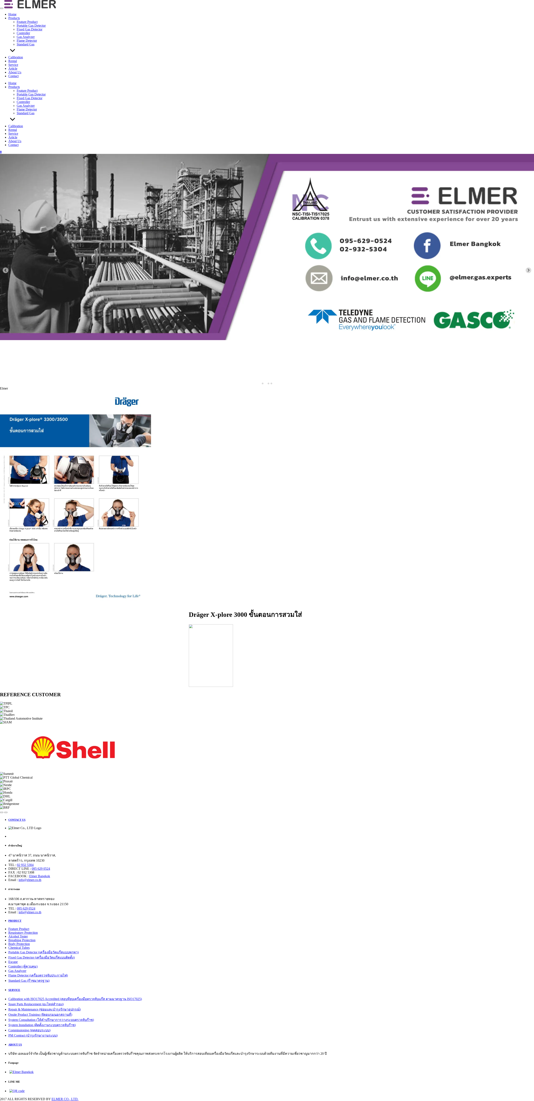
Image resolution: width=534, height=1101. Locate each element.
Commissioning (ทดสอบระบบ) (29, 1030)
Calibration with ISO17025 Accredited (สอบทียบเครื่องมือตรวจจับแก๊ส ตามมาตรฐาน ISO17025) (75, 999)
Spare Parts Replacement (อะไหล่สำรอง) (36, 1004)
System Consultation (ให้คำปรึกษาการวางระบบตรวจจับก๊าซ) (51, 1020)
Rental (12, 61)
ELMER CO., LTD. (65, 1099)
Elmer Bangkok (39, 876)
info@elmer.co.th (30, 880)
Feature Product (27, 22)
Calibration (15, 57)
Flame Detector (27, 40)
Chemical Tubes (19, 947)
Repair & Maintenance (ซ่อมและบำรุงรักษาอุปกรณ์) (44, 1009)
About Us (14, 72)
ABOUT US (15, 1044)
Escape (13, 962)
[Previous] (1, 812)
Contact (13, 76)
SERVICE (14, 990)
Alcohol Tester (18, 936)
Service (13, 65)
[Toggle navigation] (1, 8)
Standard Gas (25, 44)
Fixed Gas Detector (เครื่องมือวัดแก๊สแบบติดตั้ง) (41, 957)
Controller (23, 33)
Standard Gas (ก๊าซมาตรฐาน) (28, 980)
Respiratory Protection (23, 932)
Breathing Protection (21, 940)
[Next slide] (528, 270)
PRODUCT (14, 920)
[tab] (262, 383)
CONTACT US (16, 819)
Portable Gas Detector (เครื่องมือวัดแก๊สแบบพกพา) (43, 952)
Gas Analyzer (26, 37)
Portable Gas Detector (31, 25)
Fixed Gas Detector (29, 29)
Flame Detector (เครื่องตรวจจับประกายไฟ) (38, 975)
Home (12, 14)
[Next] (6, 812)
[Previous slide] (5, 270)
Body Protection (19, 944)
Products (14, 18)
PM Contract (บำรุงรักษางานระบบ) (33, 1035)
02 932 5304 (25, 865)
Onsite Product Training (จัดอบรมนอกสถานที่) (40, 1014)
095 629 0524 (41, 868)
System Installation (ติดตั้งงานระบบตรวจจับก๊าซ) (42, 1025)
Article (12, 68)
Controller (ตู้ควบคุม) (23, 966)
